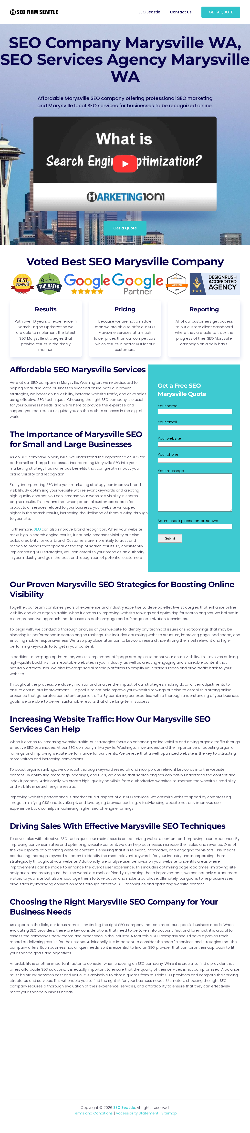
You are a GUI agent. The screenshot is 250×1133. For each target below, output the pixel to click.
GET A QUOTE (221, 12)
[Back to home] (34, 12)
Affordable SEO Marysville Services (78, 369)
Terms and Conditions (93, 1113)
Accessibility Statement (137, 1113)
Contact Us (181, 12)
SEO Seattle (149, 12)
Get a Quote (125, 228)
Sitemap (169, 1113)
